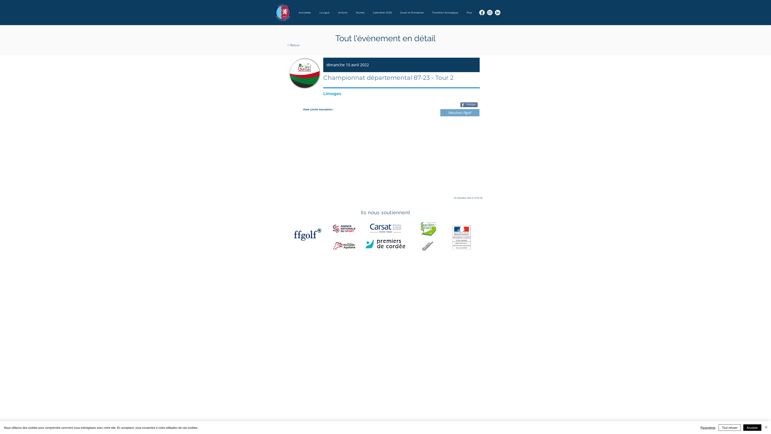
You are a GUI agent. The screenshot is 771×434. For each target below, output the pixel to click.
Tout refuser (729, 428)
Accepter (752, 428)
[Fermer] (766, 427)
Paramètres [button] (708, 428)
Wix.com (342, 271)
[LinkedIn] (497, 12)
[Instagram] (490, 12)
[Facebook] (482, 12)
